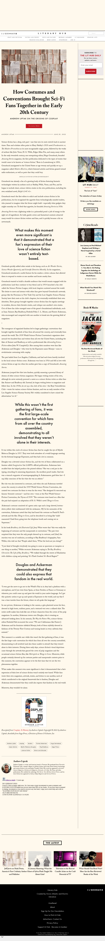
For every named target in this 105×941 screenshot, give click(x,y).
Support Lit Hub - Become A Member (52, 927)
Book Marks (51, 40)
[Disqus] (34, 802)
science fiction (26, 750)
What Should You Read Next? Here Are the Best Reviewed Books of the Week (90, 871)
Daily (91, 184)
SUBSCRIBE (90, 71)
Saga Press (55, 747)
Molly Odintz (91, 279)
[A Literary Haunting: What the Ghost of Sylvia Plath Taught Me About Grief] (39, 862)
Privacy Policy (52, 923)
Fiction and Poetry (32, 37)
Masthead (52, 903)
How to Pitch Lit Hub (52, 915)
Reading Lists (92, 37)
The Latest (52, 842)
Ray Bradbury (44, 747)
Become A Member (65, 37)
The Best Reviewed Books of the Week (91, 350)
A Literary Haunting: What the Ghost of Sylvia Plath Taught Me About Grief (39, 871)
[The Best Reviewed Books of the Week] (91, 329)
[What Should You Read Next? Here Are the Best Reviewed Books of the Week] (90, 862)
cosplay (21, 743)
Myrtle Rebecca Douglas (28, 747)
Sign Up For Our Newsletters (52, 911)
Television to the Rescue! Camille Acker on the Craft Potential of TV (65, 871)
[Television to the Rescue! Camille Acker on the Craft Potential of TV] (65, 862)
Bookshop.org (51, 934)
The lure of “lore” (90, 191)
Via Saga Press (34, 126)
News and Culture (49, 37)
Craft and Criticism (15, 37)
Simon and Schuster (40, 750)
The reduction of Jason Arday (91, 196)
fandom (30, 743)
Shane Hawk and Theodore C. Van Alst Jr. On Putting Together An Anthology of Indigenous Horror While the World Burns (90, 270)
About (52, 907)
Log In (72, 40)
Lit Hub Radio (79, 37)
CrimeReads (63, 40)
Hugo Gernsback (56, 743)
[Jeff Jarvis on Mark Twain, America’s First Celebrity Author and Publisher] (14, 862)
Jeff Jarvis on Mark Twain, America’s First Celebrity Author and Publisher (14, 871)
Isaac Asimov (13, 747)
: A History (21, 730)
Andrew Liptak (8, 134)
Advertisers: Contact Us (52, 919)
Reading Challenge (37, 40)
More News (90, 209)
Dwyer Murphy (92, 293)
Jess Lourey (92, 256)
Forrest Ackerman (41, 743)
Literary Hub (52, 33)
